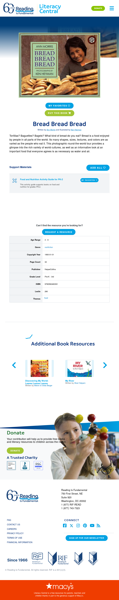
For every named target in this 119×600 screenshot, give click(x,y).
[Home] (20, 4)
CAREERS (12, 528)
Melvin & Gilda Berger (43, 385)
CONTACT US (14, 524)
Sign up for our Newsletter (86, 538)
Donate (15, 450)
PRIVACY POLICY (15, 533)
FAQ (9, 520)
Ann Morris (51, 129)
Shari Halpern (79, 383)
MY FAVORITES (58, 105)
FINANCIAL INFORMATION (19, 542)
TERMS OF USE (16, 537)
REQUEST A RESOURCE (58, 231)
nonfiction (49, 247)
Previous (14, 365)
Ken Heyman (76, 129)
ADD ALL (96, 167)
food (46, 297)
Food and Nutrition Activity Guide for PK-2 (41, 179)
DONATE (98, 8)
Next (105, 365)
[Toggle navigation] (111, 8)
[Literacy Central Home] (50, 4)
